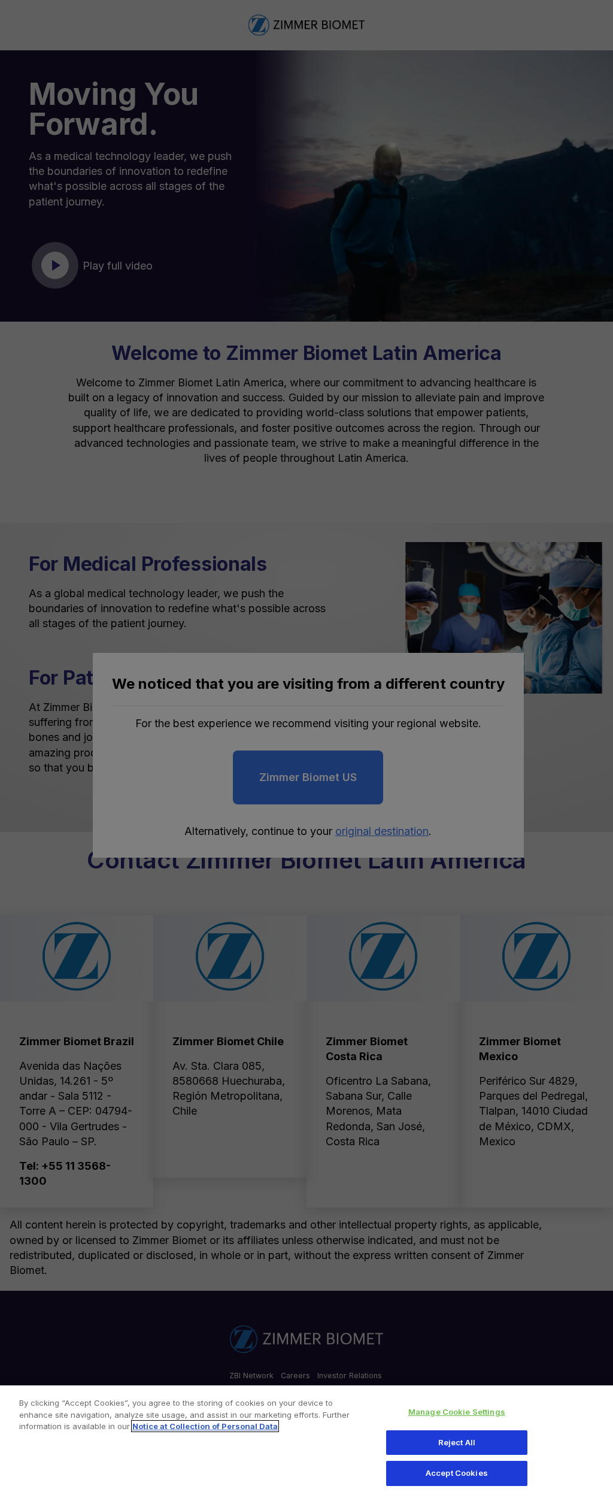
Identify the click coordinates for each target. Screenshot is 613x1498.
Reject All (456, 1442)
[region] (306, 1441)
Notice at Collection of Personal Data (205, 1426)
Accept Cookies (457, 1473)
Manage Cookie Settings (456, 1412)
